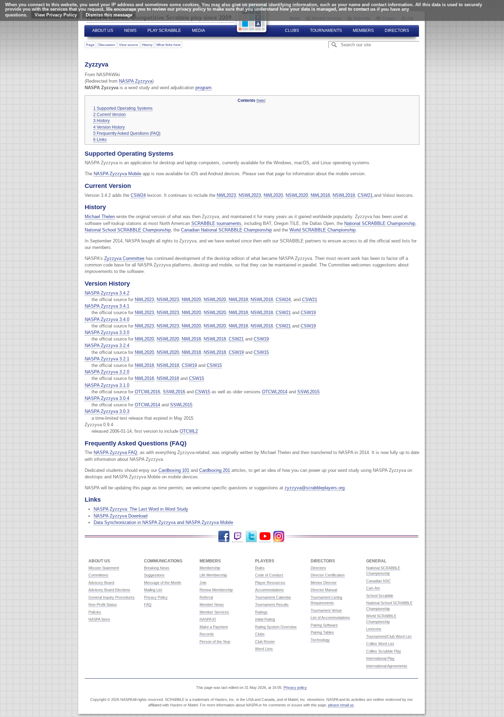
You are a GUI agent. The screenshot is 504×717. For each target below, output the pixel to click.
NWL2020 (273, 195)
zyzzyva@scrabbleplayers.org (315, 487)
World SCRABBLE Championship (322, 229)
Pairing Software (324, 625)
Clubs (292, 30)
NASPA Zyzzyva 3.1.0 (107, 385)
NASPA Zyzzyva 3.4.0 (107, 319)
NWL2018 (320, 195)
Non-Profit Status (102, 604)
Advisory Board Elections (109, 590)
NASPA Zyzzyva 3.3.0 (107, 332)
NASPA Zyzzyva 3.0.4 (107, 398)
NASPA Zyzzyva (135, 81)
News (130, 30)
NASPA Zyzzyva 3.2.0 (107, 371)
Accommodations (269, 590)
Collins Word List (380, 644)
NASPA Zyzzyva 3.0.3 (107, 411)
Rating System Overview (276, 627)
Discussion (106, 45)
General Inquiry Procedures (111, 597)
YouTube (265, 536)
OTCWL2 (189, 431)
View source (128, 45)
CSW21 (365, 195)
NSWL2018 (344, 195)
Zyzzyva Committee (124, 258)
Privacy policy (295, 687)
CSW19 (308, 312)
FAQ (148, 604)
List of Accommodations (330, 618)
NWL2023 (226, 195)
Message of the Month (162, 583)
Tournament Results (272, 604)
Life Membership (213, 575)
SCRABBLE (203, 223)
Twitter (251, 536)
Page (90, 45)
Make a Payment (214, 627)
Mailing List (153, 590)
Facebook (223, 536)
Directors (397, 30)
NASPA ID (208, 619)
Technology (320, 640)
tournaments (229, 223)
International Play (380, 658)
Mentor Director (324, 583)
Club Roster (265, 642)
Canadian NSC (378, 581)
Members (363, 30)
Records (207, 634)
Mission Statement (103, 568)
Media (198, 30)
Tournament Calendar (273, 597)
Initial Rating (265, 619)
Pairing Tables (322, 632)
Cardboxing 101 (173, 470)
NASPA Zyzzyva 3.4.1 (107, 306)
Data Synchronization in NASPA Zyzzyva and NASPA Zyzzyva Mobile (163, 522)
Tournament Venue (326, 610)
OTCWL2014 (274, 391)
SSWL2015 (308, 391)
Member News (212, 604)
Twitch (237, 536)
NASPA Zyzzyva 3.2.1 (107, 358)
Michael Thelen (100, 216)
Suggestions (154, 575)
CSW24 (138, 195)
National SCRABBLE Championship (379, 223)
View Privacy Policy (56, 14)
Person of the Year (215, 642)
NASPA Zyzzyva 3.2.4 (107, 345)
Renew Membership (216, 590)
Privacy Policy (156, 597)
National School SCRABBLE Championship (128, 229)
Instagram (278, 536)
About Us (102, 30)
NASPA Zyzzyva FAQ (115, 452)
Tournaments (326, 30)
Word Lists (264, 649)
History (147, 45)
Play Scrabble (164, 30)
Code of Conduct (269, 575)
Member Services (214, 612)
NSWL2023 (250, 195)
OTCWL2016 (147, 391)
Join (203, 583)
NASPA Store (99, 619)
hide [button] (260, 100)
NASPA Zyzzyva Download (120, 515)
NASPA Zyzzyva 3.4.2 (107, 293)
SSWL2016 (174, 391)
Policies (94, 612)
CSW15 (261, 352)
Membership (210, 568)
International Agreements (386, 666)
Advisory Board (101, 583)
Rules (260, 568)
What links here (168, 45)
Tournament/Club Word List (388, 636)
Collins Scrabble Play (383, 651)
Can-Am (373, 588)
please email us (341, 705)
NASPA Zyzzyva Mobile (117, 173)
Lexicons (373, 629)
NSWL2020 (297, 195)
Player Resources (270, 583)
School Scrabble (379, 596)
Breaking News (156, 568)
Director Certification (328, 575)
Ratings (261, 612)
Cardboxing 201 (214, 470)
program (203, 87)
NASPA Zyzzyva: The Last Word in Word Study (141, 509)
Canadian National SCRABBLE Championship (226, 229)
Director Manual (324, 590)
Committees (98, 575)
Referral (206, 597)
